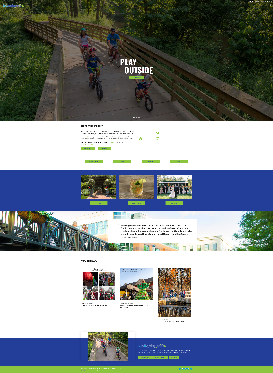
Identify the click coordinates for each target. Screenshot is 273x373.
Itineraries (98, 203)
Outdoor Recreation (93, 161)
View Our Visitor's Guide (160, 357)
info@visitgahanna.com (87, 144)
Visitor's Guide (87, 148)
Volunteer (261, 1)
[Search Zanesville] (271, 6)
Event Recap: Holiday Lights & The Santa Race (94, 305)
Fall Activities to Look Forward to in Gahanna (171, 322)
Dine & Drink (224, 6)
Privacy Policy (100, 368)
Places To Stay (234, 6)
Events (215, 6)
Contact (263, 6)
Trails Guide (104, 148)
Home (200, 6)
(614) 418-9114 (111, 142)
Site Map (119, 368)
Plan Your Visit (245, 6)
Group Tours (268, 1)
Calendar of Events (86, 135)
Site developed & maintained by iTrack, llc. (96, 370)
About (255, 6)
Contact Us (174, 357)
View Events (136, 77)
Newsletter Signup (145, 357)
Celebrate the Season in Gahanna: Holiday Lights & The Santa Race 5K (135, 306)
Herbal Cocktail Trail (136, 203)
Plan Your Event (252, 1)
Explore (207, 6)
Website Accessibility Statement (109, 368)
